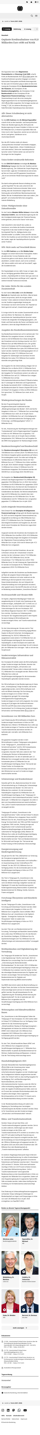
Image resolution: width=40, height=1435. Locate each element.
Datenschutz (15, 1419)
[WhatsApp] (19, 1410)
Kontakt (9, 1415)
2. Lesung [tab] (27, 29)
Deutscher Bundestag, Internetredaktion (16, 1393)
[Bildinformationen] (17, 1234)
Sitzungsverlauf (6, 1380)
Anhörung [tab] (17, 29)
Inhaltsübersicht (18, 1415)
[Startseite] (20, 8)
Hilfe (3, 1415)
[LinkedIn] (8, 1410)
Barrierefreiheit (5, 1419)
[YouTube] (25, 1410)
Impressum (24, 1419)
